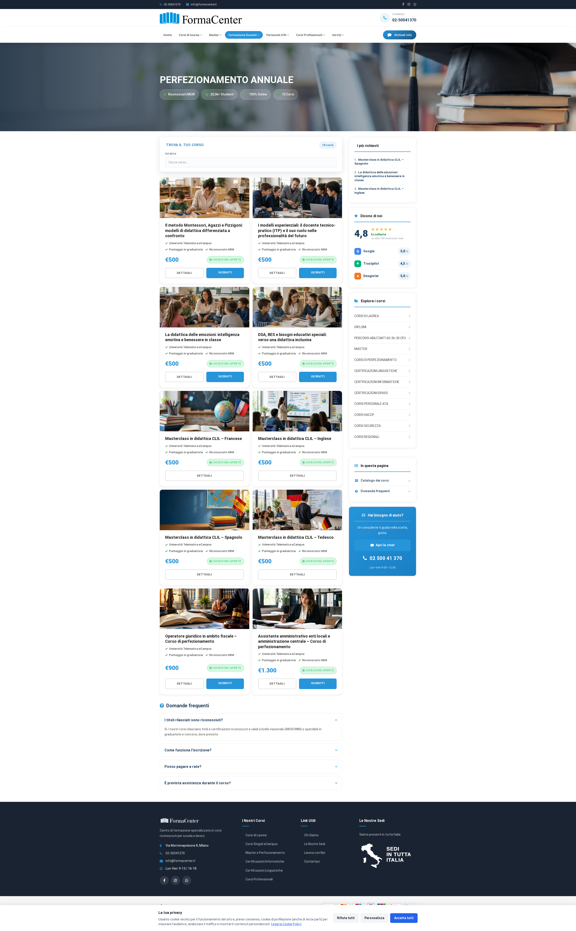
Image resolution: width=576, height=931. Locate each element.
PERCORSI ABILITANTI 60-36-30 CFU (380, 338)
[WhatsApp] (415, 4)
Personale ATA (276, 35)
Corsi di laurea (189, 35)
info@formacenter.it (204, 4)
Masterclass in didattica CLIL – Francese (203, 438)
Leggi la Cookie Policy (286, 924)
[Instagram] (408, 4)
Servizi (336, 35)
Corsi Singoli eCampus (261, 844)
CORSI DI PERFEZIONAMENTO (375, 360)
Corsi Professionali (309, 35)
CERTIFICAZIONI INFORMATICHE (376, 382)
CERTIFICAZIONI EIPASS (371, 393)
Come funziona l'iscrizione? (188, 750)
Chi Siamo (311, 835)
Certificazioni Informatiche (264, 861)
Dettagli (184, 273)
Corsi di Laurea (256, 835)
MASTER (360, 349)
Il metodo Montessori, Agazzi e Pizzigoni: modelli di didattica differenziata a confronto (204, 230)
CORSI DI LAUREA (366, 316)
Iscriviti (225, 272)
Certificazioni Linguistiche (264, 870)
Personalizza (374, 918)
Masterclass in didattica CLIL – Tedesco (296, 537)
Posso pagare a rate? (182, 766)
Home (167, 35)
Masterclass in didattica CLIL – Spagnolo (203, 537)
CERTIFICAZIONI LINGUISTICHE (375, 371)
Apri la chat (385, 545)
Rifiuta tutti (346, 918)
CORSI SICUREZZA (367, 426)
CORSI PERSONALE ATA (371, 404)
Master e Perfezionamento (265, 852)
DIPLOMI (360, 327)
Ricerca (170, 153)
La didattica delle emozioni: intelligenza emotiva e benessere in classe (379, 176)
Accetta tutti (404, 918)
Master (214, 35)
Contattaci (312, 861)
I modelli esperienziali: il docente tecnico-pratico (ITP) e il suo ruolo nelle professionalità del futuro (296, 230)
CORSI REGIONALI (366, 437)
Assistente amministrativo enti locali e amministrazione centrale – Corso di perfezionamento (294, 641)
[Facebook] (403, 4)
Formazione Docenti (243, 35)
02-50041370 (172, 4)
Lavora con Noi (314, 852)
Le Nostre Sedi (314, 844)
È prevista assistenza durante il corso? (197, 783)
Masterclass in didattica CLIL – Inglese (294, 438)
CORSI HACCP (364, 415)
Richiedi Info (403, 35)
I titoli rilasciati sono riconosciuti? (193, 720)
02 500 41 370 (385, 558)
